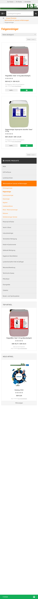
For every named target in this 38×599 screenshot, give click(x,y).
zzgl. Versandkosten (16, 86)
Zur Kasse (10, 2)
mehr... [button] (11, 90)
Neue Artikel (8, 356)
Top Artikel (7, 305)
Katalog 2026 (19, 390)
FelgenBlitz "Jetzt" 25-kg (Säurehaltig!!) (17, 76)
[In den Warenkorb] (26, 90)
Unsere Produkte (12, 161)
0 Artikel (5, 597)
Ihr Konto (19, 2)
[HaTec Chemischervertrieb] (19, 7)
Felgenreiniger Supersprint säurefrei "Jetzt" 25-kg (19, 130)
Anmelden (27, 2)
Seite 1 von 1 (31, 39)
